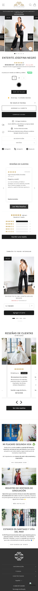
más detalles (19, 503)
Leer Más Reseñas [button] (19, 207)
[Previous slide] (3, 188)
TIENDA (18, 571)
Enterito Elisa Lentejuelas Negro (19, 297)
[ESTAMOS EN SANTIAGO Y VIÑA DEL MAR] (19, 517)
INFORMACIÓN (18, 566)
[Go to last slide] (4, 287)
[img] (12, 172)
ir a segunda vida (19, 462)
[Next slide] (34, 188)
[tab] (13, 318)
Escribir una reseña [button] (19, 237)
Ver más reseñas (19, 408)
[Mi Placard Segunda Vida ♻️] (19, 432)
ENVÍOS (19, 142)
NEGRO (19, 85)
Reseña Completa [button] (13, 199)
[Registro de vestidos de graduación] (19, 476)
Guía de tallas (19, 92)
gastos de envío (17, 66)
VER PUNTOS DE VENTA (19, 544)
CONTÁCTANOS (18, 576)
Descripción (19, 138)
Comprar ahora (19, 114)
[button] (18, 63)
